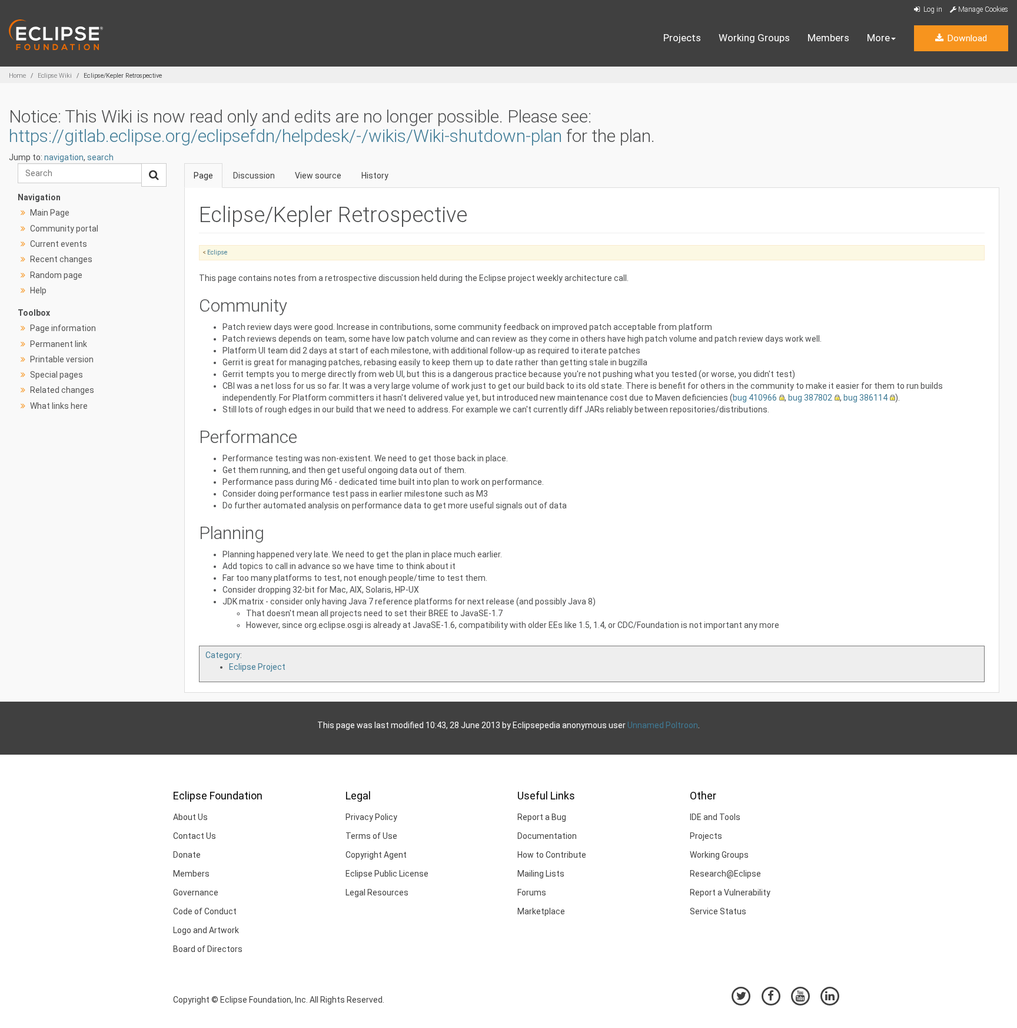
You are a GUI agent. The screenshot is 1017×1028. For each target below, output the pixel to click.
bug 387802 (810, 397)
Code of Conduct (205, 911)
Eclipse (217, 252)
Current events (58, 244)
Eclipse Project (257, 667)
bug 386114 (865, 397)
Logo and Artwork (206, 930)
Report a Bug (541, 817)
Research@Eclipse (725, 873)
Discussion (254, 175)
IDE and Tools (715, 817)
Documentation (547, 836)
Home (17, 76)
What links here (59, 406)
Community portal (64, 228)
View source (318, 175)
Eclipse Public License (386, 873)
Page (203, 175)
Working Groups (754, 38)
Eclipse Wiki (55, 76)
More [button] (878, 38)
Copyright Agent (376, 855)
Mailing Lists (540, 873)
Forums (531, 892)
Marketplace (541, 911)
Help (38, 290)
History (374, 175)
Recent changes (61, 259)
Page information (63, 328)
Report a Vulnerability (730, 892)
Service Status (718, 911)
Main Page (49, 212)
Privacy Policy (371, 817)
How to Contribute (551, 855)
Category (222, 655)
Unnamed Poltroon (662, 725)
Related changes (62, 390)
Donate (187, 855)
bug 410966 (755, 397)
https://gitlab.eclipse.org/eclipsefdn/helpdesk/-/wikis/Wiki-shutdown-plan (285, 135)
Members (828, 38)
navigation (64, 157)
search (100, 157)
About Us (190, 817)
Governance (195, 892)
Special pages (56, 374)
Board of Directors (207, 949)
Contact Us (194, 836)
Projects (682, 38)
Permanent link (58, 344)
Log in (932, 9)
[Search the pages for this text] (154, 175)
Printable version (62, 359)
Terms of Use (371, 836)
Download (966, 38)
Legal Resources (376, 892)
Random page (56, 275)
